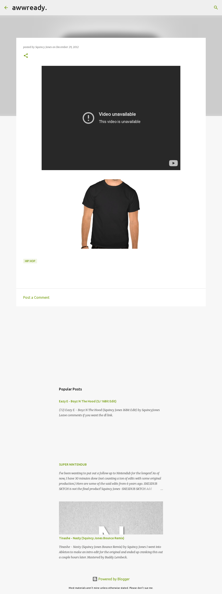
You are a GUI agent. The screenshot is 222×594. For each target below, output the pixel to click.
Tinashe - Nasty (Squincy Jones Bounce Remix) (91, 538)
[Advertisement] (111, 343)
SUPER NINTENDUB (73, 464)
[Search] (53, 7)
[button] (25, 56)
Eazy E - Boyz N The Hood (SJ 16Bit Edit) (87, 401)
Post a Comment (36, 297)
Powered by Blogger (114, 579)
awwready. (29, 7)
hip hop (30, 261)
